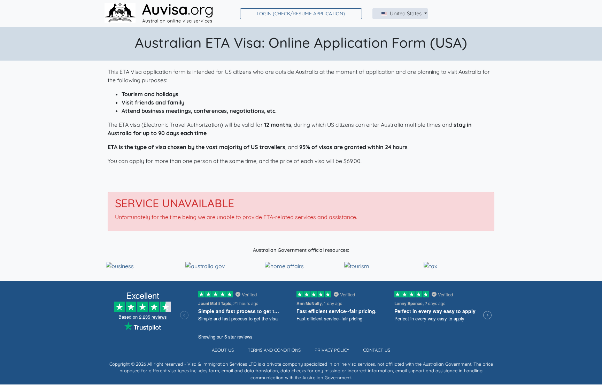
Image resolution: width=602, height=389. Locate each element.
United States (406, 13)
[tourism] (356, 265)
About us (223, 350)
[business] (120, 265)
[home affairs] (284, 265)
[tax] (430, 265)
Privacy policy (332, 350)
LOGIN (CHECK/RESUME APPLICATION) (301, 13)
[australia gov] (205, 265)
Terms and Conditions (274, 350)
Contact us (376, 350)
